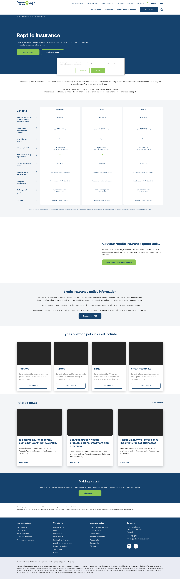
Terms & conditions (97, 537)
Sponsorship (58, 549)
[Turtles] (71, 353)
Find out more (90, 493)
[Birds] (109, 353)
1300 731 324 (157, 3)
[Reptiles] (34, 353)
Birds (97, 368)
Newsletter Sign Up (60, 527)
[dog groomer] (140, 422)
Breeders (109, 10)
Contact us (140, 3)
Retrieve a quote (52, 52)
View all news (157, 403)
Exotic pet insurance (27, 16)
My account (130, 3)
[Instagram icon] (129, 546)
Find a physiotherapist (61, 540)
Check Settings (82, 70)
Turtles (60, 368)
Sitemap (93, 546)
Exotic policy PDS (90, 316)
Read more (23, 462)
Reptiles (24, 368)
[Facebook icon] (136, 546)
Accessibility (94, 540)
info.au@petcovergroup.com (138, 539)
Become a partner (92, 3)
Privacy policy (95, 531)
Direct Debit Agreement (99, 527)
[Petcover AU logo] (26, 3)
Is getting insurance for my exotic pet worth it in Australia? (38, 441)
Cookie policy (95, 534)
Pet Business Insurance (126, 10)
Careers (56, 552)
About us (110, 3)
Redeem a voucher (78, 3)
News (103, 3)
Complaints (94, 543)
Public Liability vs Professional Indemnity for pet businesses (139, 441)
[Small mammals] (146, 353)
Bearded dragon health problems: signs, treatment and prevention (89, 443)
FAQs (68, 300)
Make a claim (120, 3)
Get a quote (149, 10)
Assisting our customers (62, 543)
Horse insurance (23, 534)
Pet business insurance (25, 540)
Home (18, 16)
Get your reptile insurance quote (119, 262)
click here (137, 305)
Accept (98, 70)
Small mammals (141, 368)
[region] (91, 66)
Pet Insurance (95, 10)
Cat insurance (22, 531)
